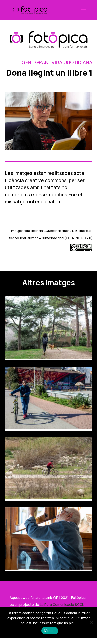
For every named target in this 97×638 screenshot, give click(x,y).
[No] (90, 622)
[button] (83, 13)
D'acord (50, 631)
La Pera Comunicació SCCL (62, 604)
